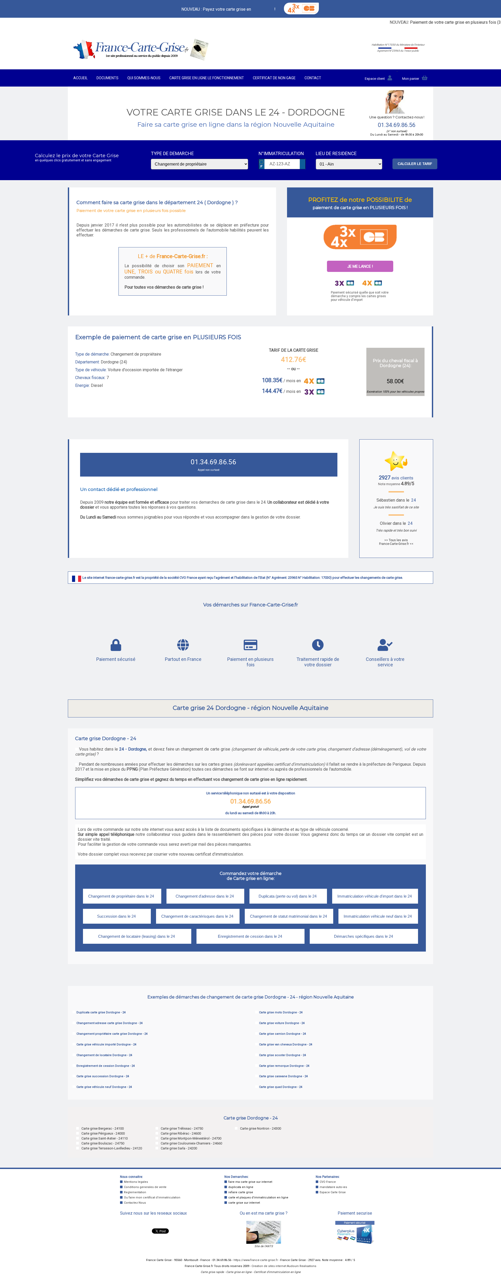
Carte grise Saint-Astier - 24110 (104, 1138)
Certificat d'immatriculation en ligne (277, 1272)
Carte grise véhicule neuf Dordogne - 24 (104, 1087)
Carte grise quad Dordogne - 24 (280, 1087)
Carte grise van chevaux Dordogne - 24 (285, 1044)
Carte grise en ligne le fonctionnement (206, 78)
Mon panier (410, 79)
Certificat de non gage (274, 78)
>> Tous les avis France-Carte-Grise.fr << (396, 542)
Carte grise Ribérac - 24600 (181, 1133)
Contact (313, 78)
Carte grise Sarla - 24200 (179, 1148)
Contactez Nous (135, 1202)
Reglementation (135, 1192)
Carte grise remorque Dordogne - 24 (284, 1066)
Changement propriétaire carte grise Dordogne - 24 (111, 1034)
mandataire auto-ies (333, 1187)
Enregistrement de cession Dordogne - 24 (105, 1066)
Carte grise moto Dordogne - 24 (280, 1012)
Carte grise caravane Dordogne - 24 (283, 1076)
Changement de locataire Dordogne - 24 (104, 1055)
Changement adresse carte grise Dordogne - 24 (109, 1023)
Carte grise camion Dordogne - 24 (282, 1034)
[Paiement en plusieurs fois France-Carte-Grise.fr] (360, 237)
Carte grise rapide (212, 1272)
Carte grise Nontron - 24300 (260, 1128)
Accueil (80, 78)
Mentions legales (136, 1182)
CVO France (328, 1182)
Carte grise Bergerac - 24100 (102, 1128)
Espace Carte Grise (333, 1192)
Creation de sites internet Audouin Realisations (284, 1266)
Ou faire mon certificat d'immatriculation (152, 1197)
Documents (107, 78)
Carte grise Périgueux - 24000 (103, 1133)
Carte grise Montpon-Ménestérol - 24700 (191, 1138)
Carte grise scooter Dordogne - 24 (282, 1055)
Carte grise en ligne (239, 1272)
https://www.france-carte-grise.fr (256, 1260)
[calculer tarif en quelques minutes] (141, 59)
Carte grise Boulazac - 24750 (102, 1143)
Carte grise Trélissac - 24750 (182, 1128)
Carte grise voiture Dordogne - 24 (282, 1023)
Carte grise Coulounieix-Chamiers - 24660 (191, 1143)
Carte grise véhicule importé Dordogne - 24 (106, 1044)
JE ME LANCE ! (360, 266)
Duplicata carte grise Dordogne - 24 (101, 1012)
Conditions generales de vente (145, 1187)
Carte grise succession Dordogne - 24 (102, 1076)
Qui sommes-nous (143, 78)
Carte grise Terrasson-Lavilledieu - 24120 (111, 1148)
